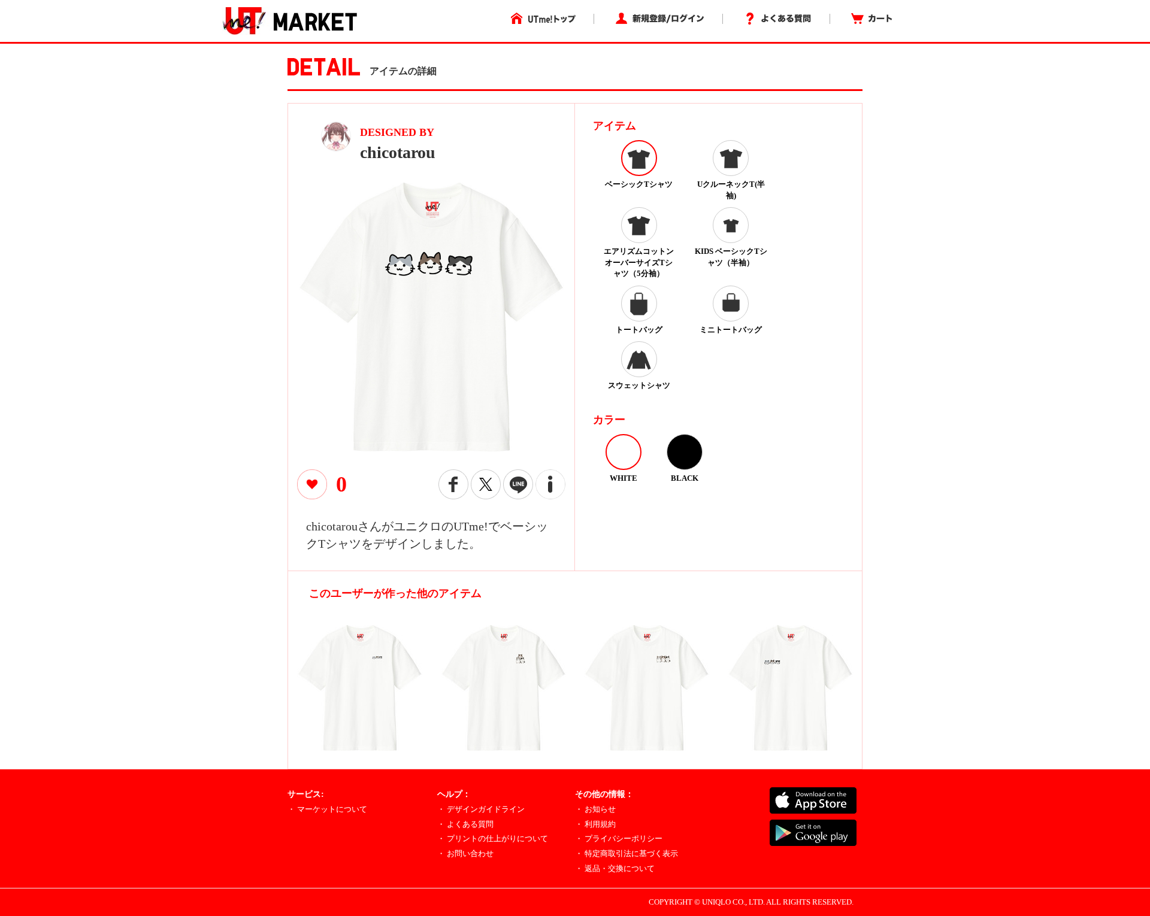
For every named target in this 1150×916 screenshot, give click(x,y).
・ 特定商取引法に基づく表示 (626, 853)
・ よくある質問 (465, 824)
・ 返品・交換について (615, 868)
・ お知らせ (595, 809)
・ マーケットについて (327, 809)
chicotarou (397, 152)
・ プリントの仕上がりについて (492, 838)
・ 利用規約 (595, 824)
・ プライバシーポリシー (618, 838)
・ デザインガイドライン (481, 809)
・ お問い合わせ (465, 853)
